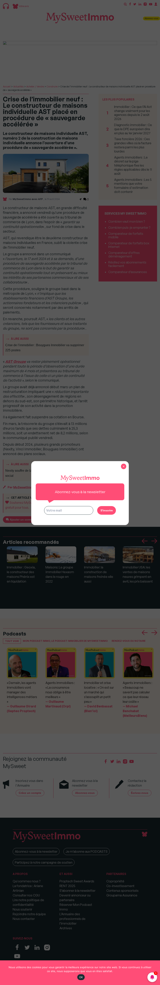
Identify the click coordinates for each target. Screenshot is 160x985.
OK (81, 977)
